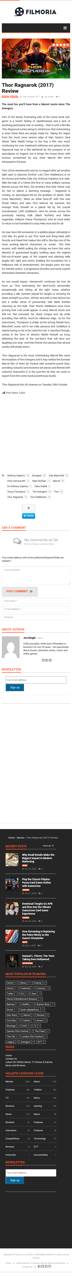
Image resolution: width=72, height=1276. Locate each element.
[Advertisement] (36, 433)
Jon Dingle (49, 97)
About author (13, 629)
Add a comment (14, 527)
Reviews (14, 97)
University (11, 1155)
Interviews (27, 963)
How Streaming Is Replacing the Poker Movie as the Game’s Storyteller (38, 935)
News (25, 865)
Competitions (12, 1138)
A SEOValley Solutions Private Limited (51, 1254)
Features (10, 1089)
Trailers (38, 1089)
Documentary (41, 1155)
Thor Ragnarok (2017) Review (28, 88)
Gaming (26, 890)
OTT (36, 1146)
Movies (5, 97)
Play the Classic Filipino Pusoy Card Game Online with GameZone (36, 882)
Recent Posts (16, 846)
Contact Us (11, 1058)
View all (47, 846)
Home (11, 837)
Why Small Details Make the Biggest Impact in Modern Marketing (38, 858)
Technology (40, 1138)
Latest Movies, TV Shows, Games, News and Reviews (40, 1263)
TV (7, 1098)
